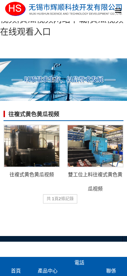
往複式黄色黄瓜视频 (33, 114)
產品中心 (48, 271)
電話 (79, 262)
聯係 (111, 271)
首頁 (16, 271)
